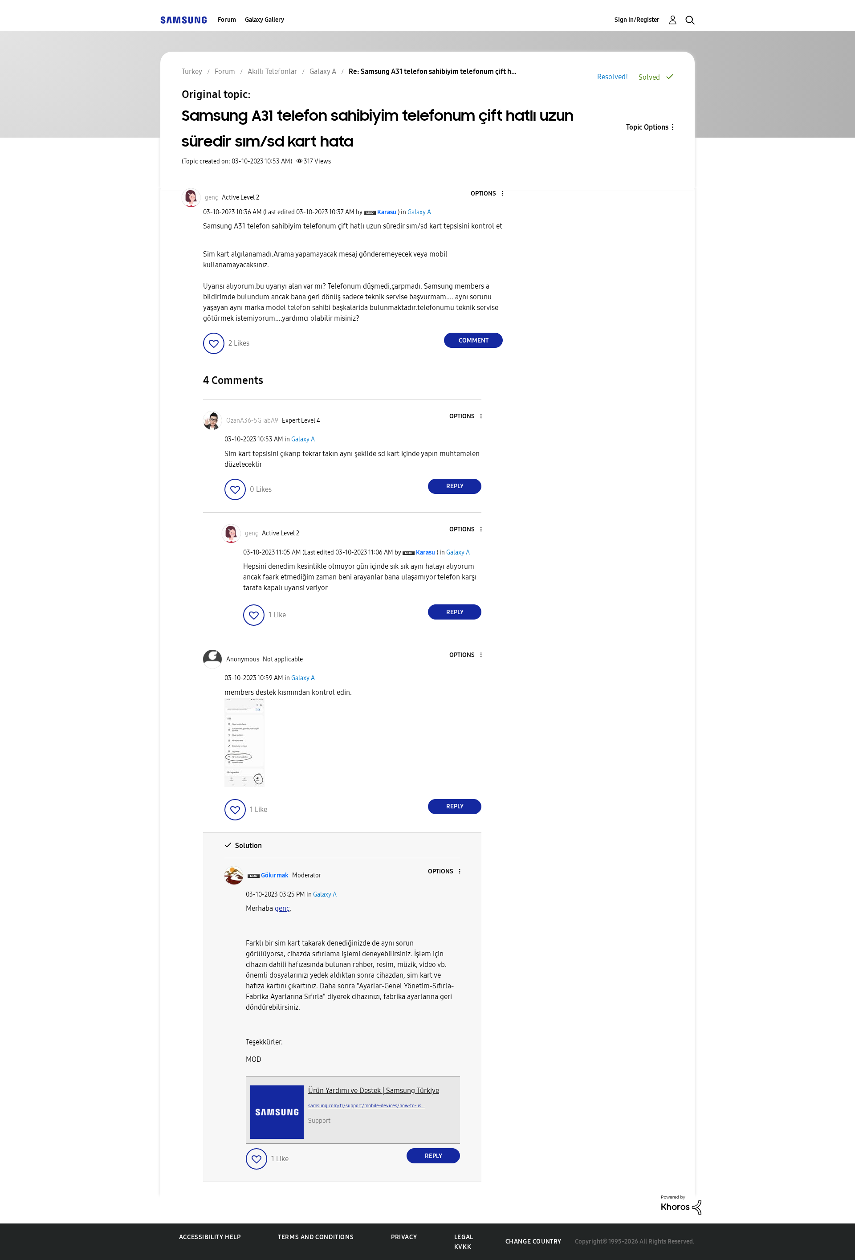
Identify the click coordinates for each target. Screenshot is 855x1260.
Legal (463, 1237)
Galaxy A (419, 212)
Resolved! (612, 77)
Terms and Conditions (316, 1237)
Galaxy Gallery (264, 20)
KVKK (462, 1247)
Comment (474, 340)
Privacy (404, 1237)
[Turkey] (183, 20)
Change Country (533, 1241)
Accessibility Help (210, 1237)
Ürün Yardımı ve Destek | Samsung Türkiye (373, 1090)
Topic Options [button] (647, 127)
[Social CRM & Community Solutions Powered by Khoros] (681, 1204)
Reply (455, 486)
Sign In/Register (637, 20)
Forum (227, 20)
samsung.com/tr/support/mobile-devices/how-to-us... (366, 1106)
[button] (487, 194)
